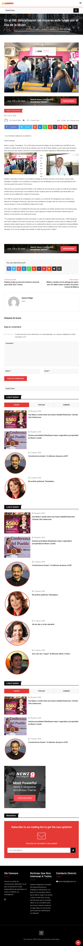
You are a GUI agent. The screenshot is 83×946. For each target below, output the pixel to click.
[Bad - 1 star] (4, 334)
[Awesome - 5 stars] (13, 334)
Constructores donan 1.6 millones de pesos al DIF (48, 456)
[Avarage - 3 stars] (9, 334)
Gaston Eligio (27, 298)
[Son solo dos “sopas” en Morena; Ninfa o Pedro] (17, 663)
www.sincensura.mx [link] (39, 887)
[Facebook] (9, 268)
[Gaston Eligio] (24, 120)
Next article (74, 280)
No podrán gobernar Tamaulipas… (41, 481)
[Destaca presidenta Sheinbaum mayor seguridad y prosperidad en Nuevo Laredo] (15, 440)
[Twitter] (14, 268)
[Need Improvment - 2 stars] (7, 334)
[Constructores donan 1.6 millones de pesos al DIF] (15, 463)
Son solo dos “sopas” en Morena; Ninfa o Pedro (51, 654)
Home (8, 29)
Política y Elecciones (18, 29)
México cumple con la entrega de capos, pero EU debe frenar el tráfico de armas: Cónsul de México (63, 284)
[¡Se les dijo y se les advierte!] (17, 633)
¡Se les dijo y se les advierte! (43, 624)
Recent (16, 405)
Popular (41, 405)
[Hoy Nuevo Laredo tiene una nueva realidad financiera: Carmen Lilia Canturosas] (15, 419)
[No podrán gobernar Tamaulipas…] (15, 488)
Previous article (10, 280)
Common (66, 405)
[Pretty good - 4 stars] (11, 334)
